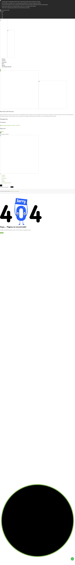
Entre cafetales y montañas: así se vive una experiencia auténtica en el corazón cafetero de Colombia (21, 3)
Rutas (3, 63)
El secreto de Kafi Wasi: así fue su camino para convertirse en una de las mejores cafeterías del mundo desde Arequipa (25, 4)
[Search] (0, 69)
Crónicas (4, 60)
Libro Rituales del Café (6, 66)
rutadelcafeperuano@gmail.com (7, 125)
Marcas (3, 65)
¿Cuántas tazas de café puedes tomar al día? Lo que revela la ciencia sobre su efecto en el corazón (21, 1)
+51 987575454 (17, 125)
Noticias (3, 59)
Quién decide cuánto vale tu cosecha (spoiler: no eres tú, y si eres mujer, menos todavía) (19, 6)
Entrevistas (4, 62)
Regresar (2, 232)
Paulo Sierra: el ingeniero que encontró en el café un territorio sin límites (16, 7)
